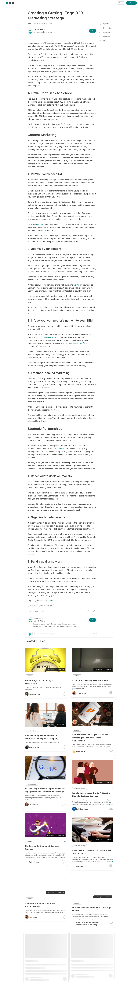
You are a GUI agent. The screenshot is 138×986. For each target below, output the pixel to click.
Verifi (76, 285)
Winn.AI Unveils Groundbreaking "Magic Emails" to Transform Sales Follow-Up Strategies (44, 961)
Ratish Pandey (34, 862)
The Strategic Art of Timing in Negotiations (39, 682)
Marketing (33, 605)
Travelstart (77, 343)
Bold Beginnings (82, 809)
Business (29, 676)
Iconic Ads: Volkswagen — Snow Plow (90, 680)
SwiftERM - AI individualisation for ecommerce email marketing (88, 924)
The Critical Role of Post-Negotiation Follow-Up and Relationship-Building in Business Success (91, 968)
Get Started (131, 3)
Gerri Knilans (33, 805)
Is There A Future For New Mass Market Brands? (40, 904)
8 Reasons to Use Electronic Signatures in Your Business (92, 851)
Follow (92, 31)
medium (52, 600)
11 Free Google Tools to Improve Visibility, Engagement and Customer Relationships (45, 790)
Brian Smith (80, 866)
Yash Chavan (80, 752)
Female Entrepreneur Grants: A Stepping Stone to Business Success (91, 794)
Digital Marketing (32, 784)
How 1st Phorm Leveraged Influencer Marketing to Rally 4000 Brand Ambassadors (90, 738)
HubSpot (40, 224)
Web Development (33, 731)
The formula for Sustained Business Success (42, 847)
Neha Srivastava (34, 747)
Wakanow (48, 337)
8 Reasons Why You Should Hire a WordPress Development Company (41, 737)
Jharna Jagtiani (81, 984)
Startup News (33, 973)
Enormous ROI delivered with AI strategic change (91, 909)
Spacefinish (58, 448)
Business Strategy (46, 605)
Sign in (121, 3)
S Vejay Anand (81, 693)
